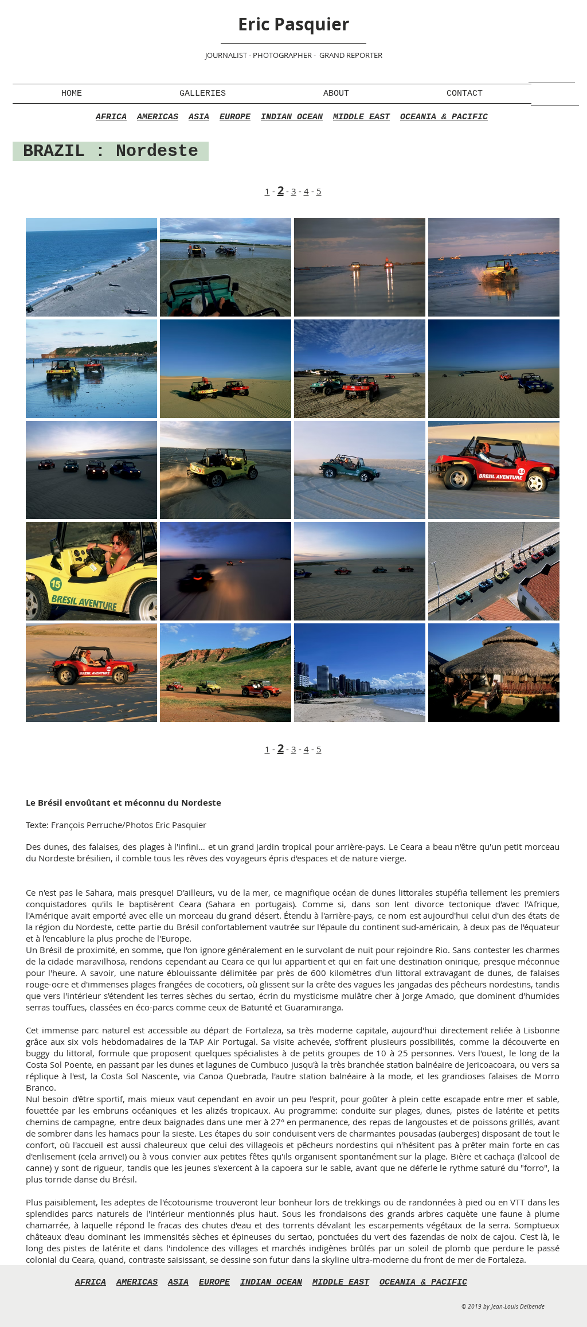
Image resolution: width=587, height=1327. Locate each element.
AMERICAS (157, 117)
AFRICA (111, 117)
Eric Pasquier (294, 24)
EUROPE (235, 117)
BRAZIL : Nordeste (110, 151)
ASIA (199, 117)
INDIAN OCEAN (292, 117)
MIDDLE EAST (361, 117)
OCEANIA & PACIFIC (444, 117)
